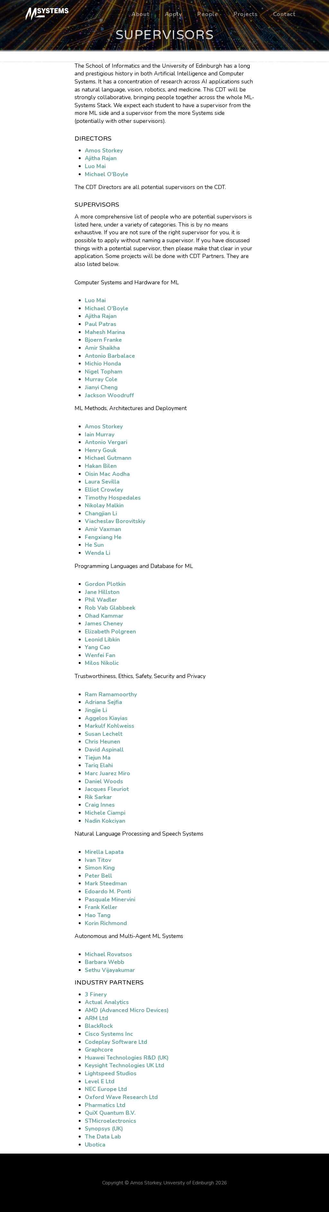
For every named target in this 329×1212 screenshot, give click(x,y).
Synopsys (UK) (104, 1128)
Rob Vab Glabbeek (110, 608)
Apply (173, 14)
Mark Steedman (106, 883)
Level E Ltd (99, 1081)
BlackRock (99, 1026)
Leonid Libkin (102, 639)
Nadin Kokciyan (105, 821)
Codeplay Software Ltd (116, 1042)
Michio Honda (103, 363)
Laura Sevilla (102, 482)
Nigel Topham (103, 371)
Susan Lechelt (103, 734)
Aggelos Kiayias (106, 718)
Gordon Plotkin (105, 584)
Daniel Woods (104, 781)
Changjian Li (101, 513)
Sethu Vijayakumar (110, 970)
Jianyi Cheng (101, 387)
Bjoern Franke (103, 340)
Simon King (100, 868)
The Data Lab (103, 1136)
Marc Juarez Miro (107, 773)
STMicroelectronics (110, 1121)
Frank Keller (101, 907)
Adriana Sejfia (103, 702)
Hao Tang (98, 915)
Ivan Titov (98, 860)
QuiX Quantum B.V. (110, 1113)
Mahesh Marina (105, 332)
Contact (284, 14)
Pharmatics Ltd (105, 1105)
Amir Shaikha (102, 348)
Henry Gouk (100, 450)
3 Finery (96, 994)
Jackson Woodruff (109, 395)
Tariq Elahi (99, 765)
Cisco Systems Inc (109, 1034)
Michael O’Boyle (106, 174)
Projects (246, 14)
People (207, 14)
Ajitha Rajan (101, 158)
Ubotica (95, 1144)
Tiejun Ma (98, 757)
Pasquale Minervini (110, 899)
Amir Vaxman (103, 529)
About (140, 14)
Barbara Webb (104, 962)
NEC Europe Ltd (106, 1089)
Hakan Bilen (101, 466)
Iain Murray (99, 434)
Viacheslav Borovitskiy (115, 521)
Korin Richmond (106, 923)
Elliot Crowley (104, 490)
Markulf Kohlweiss (109, 726)
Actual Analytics (107, 1002)
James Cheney (104, 623)
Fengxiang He (103, 537)
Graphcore (99, 1049)
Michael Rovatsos (108, 954)
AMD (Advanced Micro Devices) (127, 1010)
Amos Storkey (104, 150)
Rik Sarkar (98, 797)
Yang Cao (97, 647)
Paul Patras (100, 324)
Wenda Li (97, 553)
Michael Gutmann (108, 458)
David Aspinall (104, 749)
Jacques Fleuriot (107, 789)
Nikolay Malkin (104, 505)
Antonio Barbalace (110, 356)
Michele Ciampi (105, 813)
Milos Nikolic (102, 663)
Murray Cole (101, 379)
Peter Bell (98, 876)
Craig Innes (100, 805)
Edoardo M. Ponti (108, 891)
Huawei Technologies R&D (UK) (127, 1058)
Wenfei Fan (100, 655)
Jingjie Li (96, 710)
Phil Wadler (101, 600)
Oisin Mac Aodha (107, 474)
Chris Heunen (102, 741)
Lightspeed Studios (111, 1073)
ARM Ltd (96, 1018)
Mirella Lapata (104, 852)
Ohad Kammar (104, 616)
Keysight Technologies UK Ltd (124, 1065)
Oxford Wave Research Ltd (121, 1097)
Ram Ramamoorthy (111, 694)
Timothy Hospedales (113, 498)
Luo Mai (95, 166)
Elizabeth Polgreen (110, 631)
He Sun (94, 545)
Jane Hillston (102, 592)
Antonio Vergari (106, 442)
